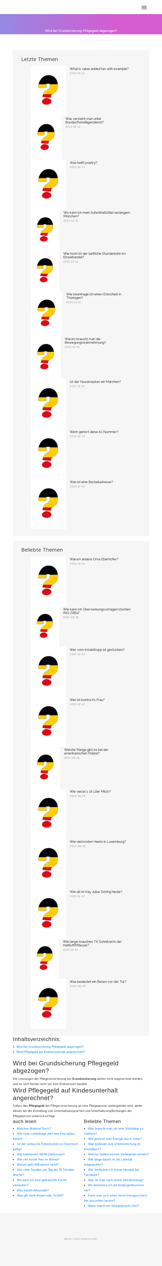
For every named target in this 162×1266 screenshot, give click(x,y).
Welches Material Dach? (34, 1128)
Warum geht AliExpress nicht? (37, 1164)
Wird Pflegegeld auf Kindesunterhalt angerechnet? (50, 1051)
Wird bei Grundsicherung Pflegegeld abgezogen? (50, 1046)
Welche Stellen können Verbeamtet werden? (118, 1154)
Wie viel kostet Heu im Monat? (38, 1159)
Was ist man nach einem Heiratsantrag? (115, 1180)
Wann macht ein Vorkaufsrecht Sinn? (113, 1205)
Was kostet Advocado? (33, 1190)
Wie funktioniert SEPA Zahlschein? (41, 1154)
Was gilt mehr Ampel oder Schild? (40, 1195)
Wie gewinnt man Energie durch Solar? (115, 1138)
